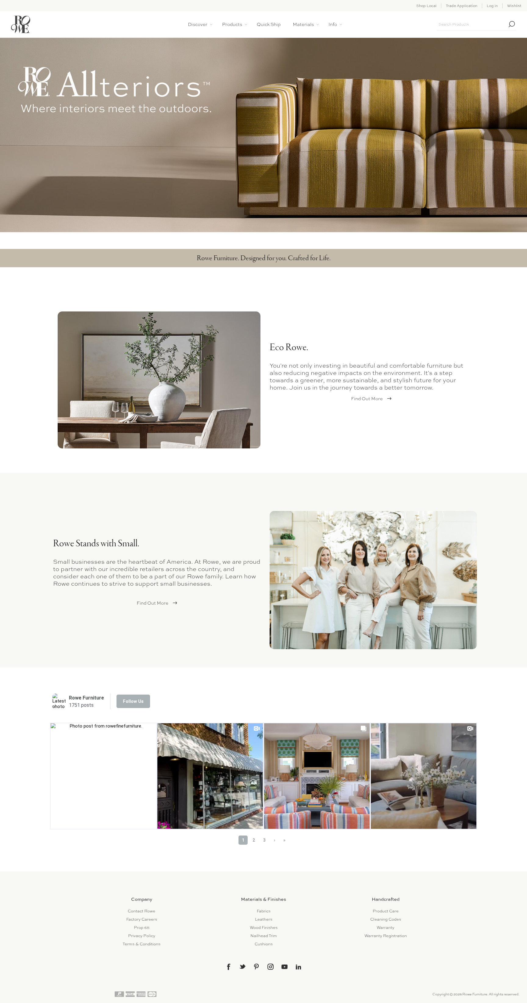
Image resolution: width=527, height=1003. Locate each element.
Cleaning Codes (385, 919)
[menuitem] (142, 911)
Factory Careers (141, 919)
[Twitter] (242, 966)
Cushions (264, 944)
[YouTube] (284, 967)
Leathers (263, 919)
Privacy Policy (141, 935)
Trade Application (461, 5)
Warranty (385, 927)
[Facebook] (228, 967)
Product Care (386, 911)
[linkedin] (298, 967)
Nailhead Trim (263, 935)
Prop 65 (141, 927)
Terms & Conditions (141, 944)
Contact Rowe (141, 911)
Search (511, 24)
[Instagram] (270, 967)
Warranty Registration (385, 935)
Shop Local (426, 5)
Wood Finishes (264, 927)
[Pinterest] (256, 967)
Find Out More (367, 399)
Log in (492, 5)
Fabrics (264, 911)
